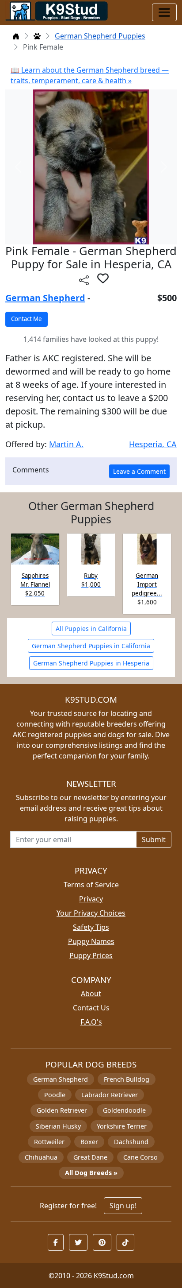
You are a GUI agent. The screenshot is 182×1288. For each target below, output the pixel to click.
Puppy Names (91, 941)
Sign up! (123, 1206)
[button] (103, 278)
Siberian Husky (58, 1126)
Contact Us (91, 1008)
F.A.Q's (91, 1022)
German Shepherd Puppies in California (91, 646)
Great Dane (90, 1157)
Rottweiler (49, 1141)
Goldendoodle (124, 1110)
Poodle (54, 1095)
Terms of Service (91, 885)
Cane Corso (140, 1157)
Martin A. (66, 444)
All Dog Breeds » (91, 1172)
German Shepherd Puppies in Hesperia (91, 663)
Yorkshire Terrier (122, 1126)
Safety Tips (91, 927)
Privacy (91, 899)
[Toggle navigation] (164, 12)
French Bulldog (126, 1079)
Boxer (89, 1141)
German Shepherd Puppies (100, 35)
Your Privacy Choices (91, 913)
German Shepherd (45, 298)
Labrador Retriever (109, 1095)
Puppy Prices (91, 955)
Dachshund (131, 1141)
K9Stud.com (114, 1275)
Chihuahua (41, 1157)
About (91, 993)
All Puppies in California (91, 628)
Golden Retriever (62, 1110)
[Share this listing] (84, 279)
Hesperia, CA (153, 444)
